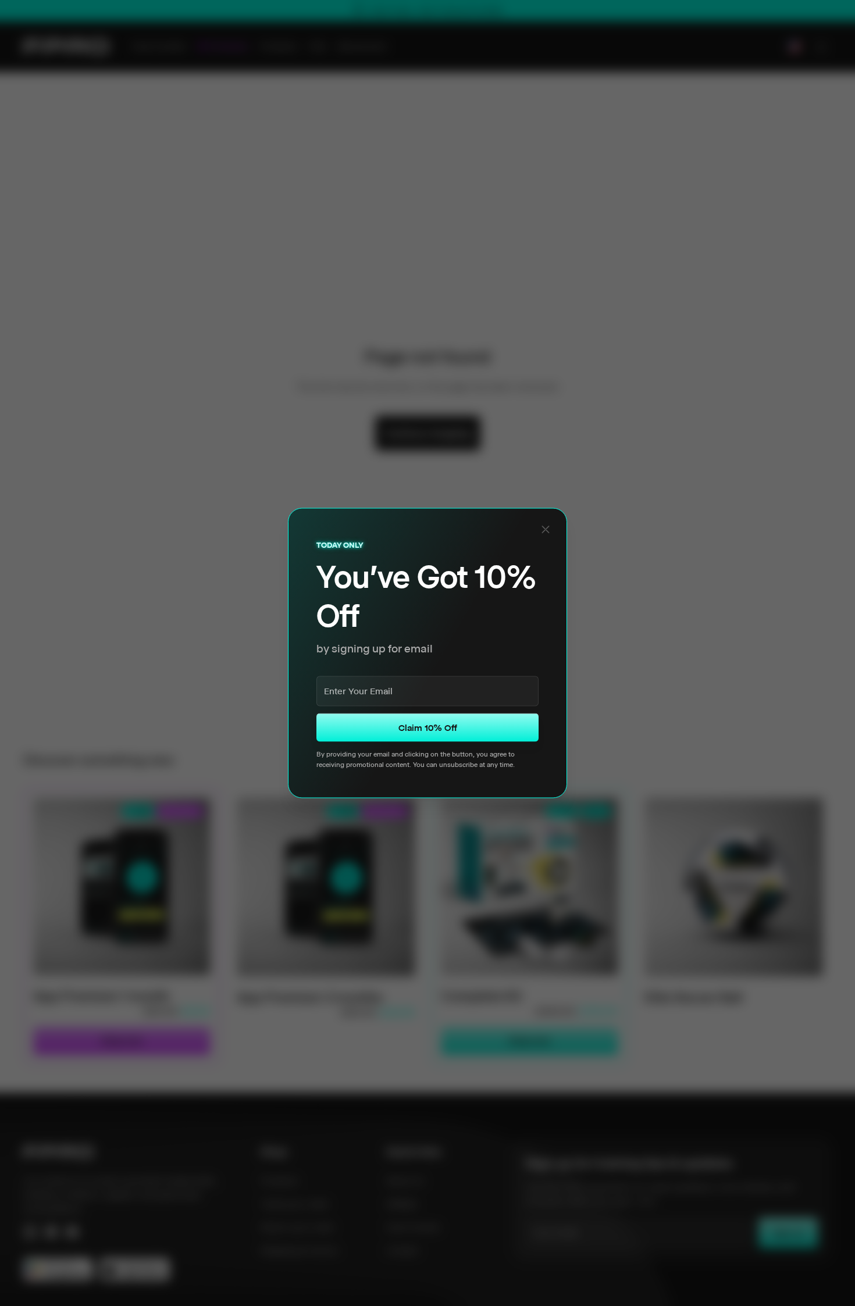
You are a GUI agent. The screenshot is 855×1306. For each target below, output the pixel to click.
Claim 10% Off (427, 727)
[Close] (546, 530)
